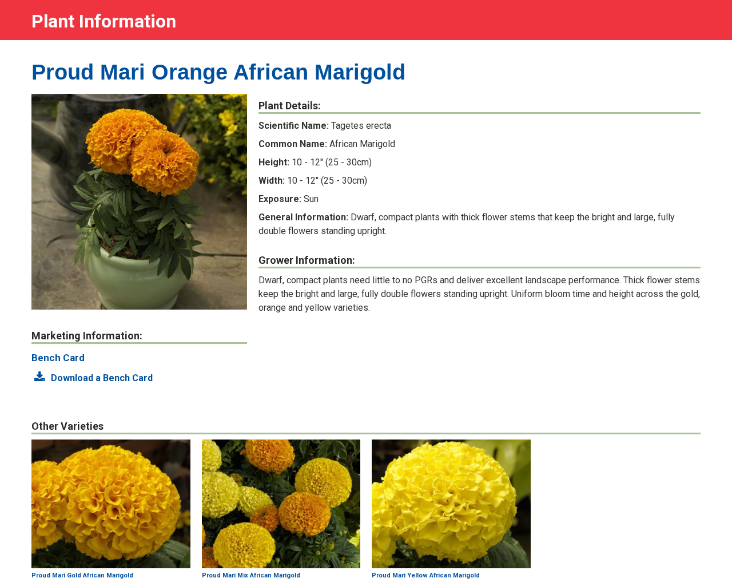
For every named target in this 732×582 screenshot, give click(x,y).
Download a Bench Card (101, 378)
